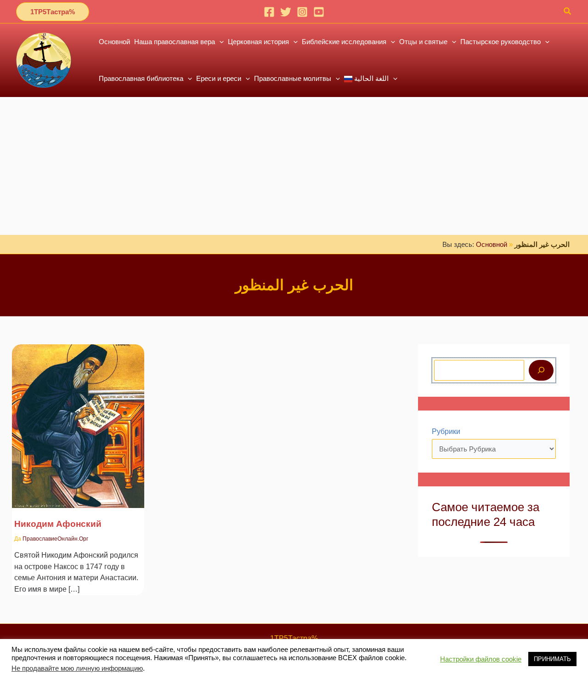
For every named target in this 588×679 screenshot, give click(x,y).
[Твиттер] (285, 11)
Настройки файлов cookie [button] (480, 659)
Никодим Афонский (58, 524)
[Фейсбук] (269, 11)
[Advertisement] (294, 166)
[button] (52, 11)
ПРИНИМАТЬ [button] (552, 659)
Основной (491, 244)
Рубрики (446, 431)
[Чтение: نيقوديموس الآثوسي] (78, 420)
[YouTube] (318, 11)
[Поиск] (541, 370)
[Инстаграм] (302, 11)
